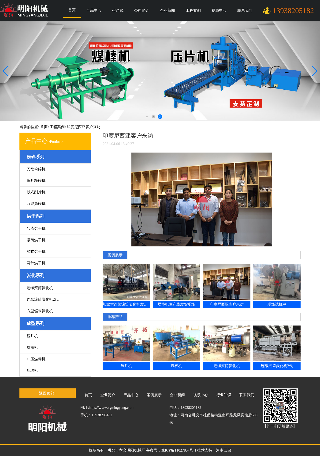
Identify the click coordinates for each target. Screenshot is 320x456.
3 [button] (160, 116)
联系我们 (244, 10)
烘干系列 (36, 216)
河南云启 (223, 450)
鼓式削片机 (36, 192)
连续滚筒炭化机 (40, 288)
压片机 (32, 336)
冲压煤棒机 (36, 359)
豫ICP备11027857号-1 (179, 450)
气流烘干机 (36, 228)
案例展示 (154, 395)
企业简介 (107, 395)
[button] (314, 71)
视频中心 (219, 10)
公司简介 (141, 10)
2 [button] (153, 116)
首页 (72, 10)
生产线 (117, 10)
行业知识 (223, 395)
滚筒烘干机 (36, 240)
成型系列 (36, 323)
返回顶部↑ (47, 393)
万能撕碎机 (36, 204)
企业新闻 (167, 10)
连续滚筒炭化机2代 (43, 299)
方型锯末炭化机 (40, 311)
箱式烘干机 (36, 251)
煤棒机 (32, 347)
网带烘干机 (36, 263)
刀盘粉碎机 (36, 169)
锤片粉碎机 (36, 181)
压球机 (32, 370)
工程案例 (193, 10)
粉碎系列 (36, 156)
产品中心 (93, 10)
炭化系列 (36, 275)
